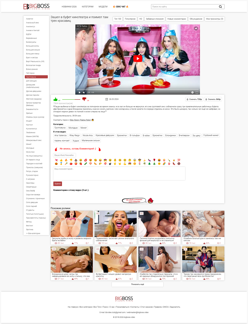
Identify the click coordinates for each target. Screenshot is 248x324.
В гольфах (135, 135)
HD (140, 19)
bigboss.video (129, 317)
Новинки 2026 (69, 6)
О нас (112, 307)
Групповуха (60, 127)
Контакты (134, 307)
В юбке (146, 135)
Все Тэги (97, 307)
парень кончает (62, 140)
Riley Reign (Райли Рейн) (80, 120)
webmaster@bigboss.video (138, 312)
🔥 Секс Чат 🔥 (121, 6)
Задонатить (175, 307)
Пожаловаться (122, 307)
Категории (87, 6)
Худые (76, 141)
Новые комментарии (176, 19)
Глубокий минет (211, 135)
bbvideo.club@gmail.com (115, 312)
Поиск (105, 307)
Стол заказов (147, 307)
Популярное (130, 19)
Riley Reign (75, 135)
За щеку (196, 135)
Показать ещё (137, 284)
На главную (73, 307)
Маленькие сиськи (91, 140)
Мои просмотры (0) (214, 19)
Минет (84, 128)
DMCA (165, 307)
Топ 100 (117, 19)
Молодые (73, 128)
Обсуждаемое (196, 19)
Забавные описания (155, 19)
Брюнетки (122, 135)
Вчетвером (184, 135)
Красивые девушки (105, 135)
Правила (158, 307)
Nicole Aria (88, 135)
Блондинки (170, 135)
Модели (103, 6)
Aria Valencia (61, 135)
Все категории (86, 307)
